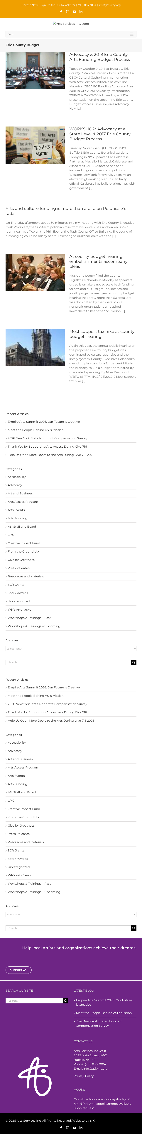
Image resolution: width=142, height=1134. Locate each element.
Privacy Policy (84, 1076)
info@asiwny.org (110, 5)
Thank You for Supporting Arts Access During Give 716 (47, 712)
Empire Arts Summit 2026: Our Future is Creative (44, 687)
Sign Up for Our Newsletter (57, 5)
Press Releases (19, 834)
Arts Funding (17, 784)
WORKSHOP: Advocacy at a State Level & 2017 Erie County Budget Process (100, 134)
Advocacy (15, 751)
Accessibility (17, 742)
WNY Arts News (19, 875)
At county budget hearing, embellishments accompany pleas (98, 261)
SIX (92, 1120)
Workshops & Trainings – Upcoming (34, 892)
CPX (11, 800)
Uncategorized (19, 867)
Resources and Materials (26, 842)
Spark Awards (18, 859)
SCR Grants (16, 850)
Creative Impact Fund (24, 809)
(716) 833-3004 (86, 5)
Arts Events (16, 776)
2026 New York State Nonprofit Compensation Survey (47, 704)
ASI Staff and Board (22, 792)
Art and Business (20, 759)
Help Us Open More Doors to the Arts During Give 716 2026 (51, 720)
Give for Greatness (21, 825)
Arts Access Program (23, 767)
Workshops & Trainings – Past (29, 883)
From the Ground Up (23, 817)
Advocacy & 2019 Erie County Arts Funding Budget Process (99, 57)
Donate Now (29, 5)
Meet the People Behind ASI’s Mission (36, 695)
